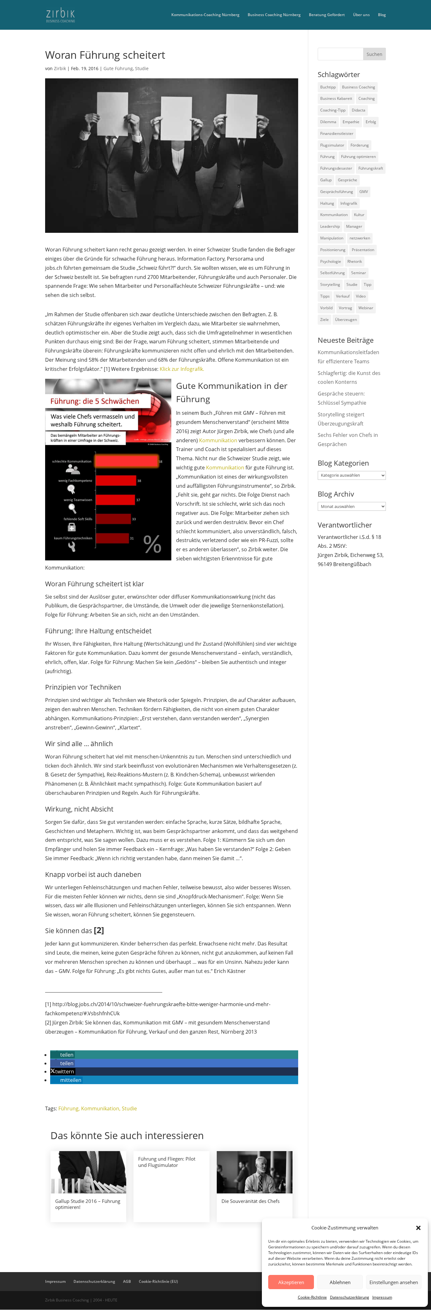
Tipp (367, 284)
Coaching (366, 98)
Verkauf (343, 296)
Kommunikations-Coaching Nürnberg (205, 15)
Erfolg (371, 121)
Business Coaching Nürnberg (274, 15)
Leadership (330, 226)
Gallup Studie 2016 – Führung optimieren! (87, 1204)
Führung (68, 1108)
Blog (382, 15)
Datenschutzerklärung (349, 1297)
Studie (142, 68)
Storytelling (330, 284)
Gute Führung (118, 68)
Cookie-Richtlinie (312, 1297)
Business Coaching (358, 87)
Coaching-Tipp (332, 110)
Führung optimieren (358, 156)
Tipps (325, 296)
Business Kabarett (336, 98)
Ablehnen (340, 1282)
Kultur (359, 214)
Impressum (382, 1297)
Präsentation (363, 249)
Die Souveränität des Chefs (250, 1201)
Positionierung (332, 249)
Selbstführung (332, 272)
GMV (363, 191)
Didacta (358, 110)
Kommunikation (218, 440)
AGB (127, 1281)
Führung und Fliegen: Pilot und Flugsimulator (166, 1162)
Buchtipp (328, 87)
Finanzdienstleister (336, 133)
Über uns (361, 15)
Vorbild (326, 308)
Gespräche (347, 180)
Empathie (351, 121)
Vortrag (345, 308)
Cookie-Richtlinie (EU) (158, 1281)
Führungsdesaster (336, 168)
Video (361, 296)
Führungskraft (370, 168)
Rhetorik (354, 261)
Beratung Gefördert (327, 15)
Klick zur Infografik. (182, 368)
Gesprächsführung (336, 191)
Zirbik (60, 68)
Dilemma (328, 121)
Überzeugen (346, 319)
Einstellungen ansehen (393, 1282)
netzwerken (360, 238)
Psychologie (330, 261)
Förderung (360, 145)
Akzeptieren (291, 1282)
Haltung (327, 203)
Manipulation (331, 238)
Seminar (358, 272)
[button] (418, 1228)
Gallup (326, 180)
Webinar (365, 308)
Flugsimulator (332, 145)
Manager (354, 226)
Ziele (324, 319)
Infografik (348, 203)
